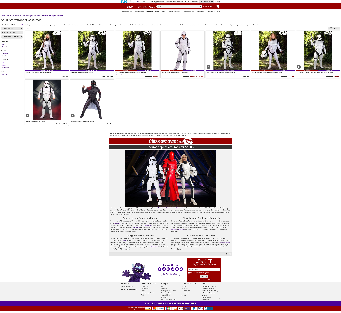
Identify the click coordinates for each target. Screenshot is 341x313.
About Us (164, 286)
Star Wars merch (224, 242)
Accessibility (165, 295)
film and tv (117, 223)
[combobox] (177, 6)
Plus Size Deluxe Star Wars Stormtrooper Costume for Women (267, 72)
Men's (3, 44)
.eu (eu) (184, 295)
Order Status (145, 289)
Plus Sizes (5, 56)
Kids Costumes (139, 11)
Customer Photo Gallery (210, 291)
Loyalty (204, 295)
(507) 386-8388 (193, 1)
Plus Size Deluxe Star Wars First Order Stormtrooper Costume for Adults (315, 72)
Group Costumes (188, 11)
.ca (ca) (184, 286)
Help (218, 1)
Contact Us (206, 1)
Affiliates (164, 289)
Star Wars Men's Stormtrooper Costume (35, 121)
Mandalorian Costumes (165, 208)
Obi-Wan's (136, 227)
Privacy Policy (166, 293)
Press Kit (164, 297)
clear (21, 24)
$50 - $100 (5, 74)
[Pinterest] (168, 269)
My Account (128, 287)
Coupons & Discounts (209, 286)
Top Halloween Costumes (207, 298)
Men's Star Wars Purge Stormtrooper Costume (82, 121)
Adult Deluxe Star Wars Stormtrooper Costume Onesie (174, 72)
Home (126, 283)
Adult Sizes (5, 53)
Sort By (332, 28)
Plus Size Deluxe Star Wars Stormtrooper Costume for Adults (131, 72)
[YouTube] (177, 269)
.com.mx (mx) (186, 293)
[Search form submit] (200, 6)
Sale (3, 63)
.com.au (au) (186, 291)
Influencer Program (208, 293)
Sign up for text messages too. (200, 273)
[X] (164, 269)
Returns (143, 291)
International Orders (147, 293)
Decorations (210, 11)
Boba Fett (154, 247)
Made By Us (5, 67)
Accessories (200, 11)
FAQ (142, 295)
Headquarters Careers (168, 291)
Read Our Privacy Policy (204, 280)
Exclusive (149, 11)
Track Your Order (130, 290)
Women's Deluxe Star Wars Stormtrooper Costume (38, 72)
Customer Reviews (208, 289)
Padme (173, 229)
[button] (209, 6)
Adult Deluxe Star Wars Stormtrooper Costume (82, 72)
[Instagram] (172, 269)
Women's (4, 47)
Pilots (125, 240)
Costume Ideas (160, 11)
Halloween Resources (168, 299)
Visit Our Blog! (171, 274)
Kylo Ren (181, 229)
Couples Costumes (173, 11)
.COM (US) (143, 1)
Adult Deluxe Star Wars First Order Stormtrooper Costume (221, 72)
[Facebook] (159, 269)
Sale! (218, 11)
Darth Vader (147, 225)
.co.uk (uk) (185, 289)
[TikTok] (181, 269)
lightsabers (180, 208)
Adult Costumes (126, 11)
